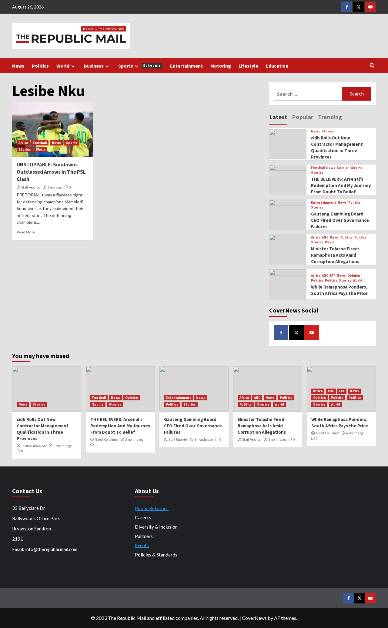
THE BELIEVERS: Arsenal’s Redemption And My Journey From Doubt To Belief (341, 185)
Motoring (220, 66)
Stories (24, 149)
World (62, 66)
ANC (325, 237)
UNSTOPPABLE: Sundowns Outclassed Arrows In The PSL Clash (51, 171)
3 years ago (54, 187)
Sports (139, 66)
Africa (23, 143)
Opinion (343, 168)
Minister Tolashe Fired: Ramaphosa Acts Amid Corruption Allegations (335, 255)
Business (94, 66)
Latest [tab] (278, 117)
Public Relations (152, 508)
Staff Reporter (31, 187)
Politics (40, 66)
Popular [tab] (302, 117)
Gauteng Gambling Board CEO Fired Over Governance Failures (340, 220)
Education (277, 66)
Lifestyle (248, 66)
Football (40, 143)
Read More (26, 232)
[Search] (372, 65)
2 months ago (62, 446)
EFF (332, 275)
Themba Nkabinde (34, 446)
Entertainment (186, 66)
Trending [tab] (330, 117)
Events (142, 545)
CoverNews (254, 618)
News (18, 66)
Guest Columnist (107, 439)
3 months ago (134, 439)
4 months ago (355, 433)
